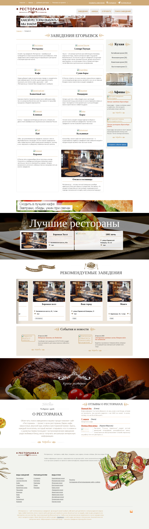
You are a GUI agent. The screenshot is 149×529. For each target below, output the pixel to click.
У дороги (85, 419)
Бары (82, 114)
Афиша (30, 2)
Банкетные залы (21, 488)
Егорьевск (112, 2)
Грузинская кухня (57, 499)
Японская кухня (57, 483)
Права (36, 485)
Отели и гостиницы (82, 179)
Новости (22, 2)
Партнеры (37, 483)
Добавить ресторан (42, 2)
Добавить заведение (97, 3)
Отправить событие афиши (117, 144)
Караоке (37, 154)
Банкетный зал (37, 94)
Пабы (18, 497)
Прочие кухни (56, 501)
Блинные (19, 492)
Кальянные (82, 133)
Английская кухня (58, 497)
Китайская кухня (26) (119, 53)
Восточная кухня (57, 485)
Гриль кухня (55, 488)
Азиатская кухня (57, 492)
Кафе (37, 73)
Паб (38, 133)
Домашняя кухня (57, 490)
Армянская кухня (57, 494)
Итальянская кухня (58, 481)
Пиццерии (82, 94)
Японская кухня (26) (119, 58)
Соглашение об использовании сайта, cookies (84, 482)
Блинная (37, 114)
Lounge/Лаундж (82, 48)
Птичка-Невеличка (89, 426)
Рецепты (72, 480)
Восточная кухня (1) (119, 67)
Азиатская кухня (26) (119, 62)
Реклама (36, 488)
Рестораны (37, 48)
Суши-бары (82, 73)
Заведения (83, 11)
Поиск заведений (123, 11)
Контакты (37, 481)
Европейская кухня (58, 478)
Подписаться (126, 2)
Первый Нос (86, 408)
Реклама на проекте (59, 2)
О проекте (106, 11)
